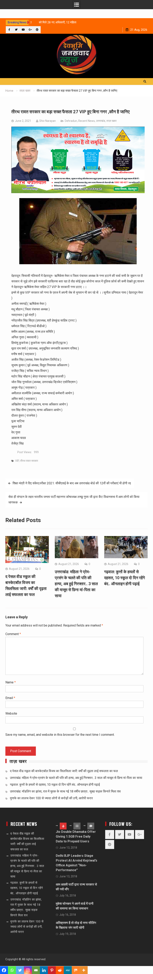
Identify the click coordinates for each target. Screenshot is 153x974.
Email (10, 698)
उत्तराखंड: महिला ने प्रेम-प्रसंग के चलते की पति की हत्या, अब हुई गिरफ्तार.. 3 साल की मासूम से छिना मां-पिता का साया (76, 583)
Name (10, 682)
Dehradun (71, 120)
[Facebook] (9, 29)
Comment (13, 634)
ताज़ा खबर (111, 120)
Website (11, 713)
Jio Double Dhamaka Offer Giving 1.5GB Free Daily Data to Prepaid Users (76, 836)
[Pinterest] (37, 29)
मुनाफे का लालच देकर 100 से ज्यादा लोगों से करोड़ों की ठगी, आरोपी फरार (51, 798)
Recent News (86, 120)
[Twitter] (16, 29)
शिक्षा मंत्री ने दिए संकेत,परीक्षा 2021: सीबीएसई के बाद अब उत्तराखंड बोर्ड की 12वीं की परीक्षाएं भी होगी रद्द (72, 483)
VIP (17, 460)
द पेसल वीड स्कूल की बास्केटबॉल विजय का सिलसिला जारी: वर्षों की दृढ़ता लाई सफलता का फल (64, 771)
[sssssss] (78, 192)
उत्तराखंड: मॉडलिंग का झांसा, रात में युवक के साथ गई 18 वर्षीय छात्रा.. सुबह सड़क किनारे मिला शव (65, 791)
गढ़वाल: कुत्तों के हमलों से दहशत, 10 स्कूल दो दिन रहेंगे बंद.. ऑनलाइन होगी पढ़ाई (124, 577)
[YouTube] (23, 29)
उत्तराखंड (100, 120)
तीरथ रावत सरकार (29, 460)
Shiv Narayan (47, 120)
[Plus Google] (30, 29)
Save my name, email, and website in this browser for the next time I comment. (60, 735)
